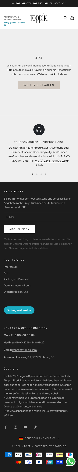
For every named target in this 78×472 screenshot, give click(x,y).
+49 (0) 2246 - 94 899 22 (14, 23)
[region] (39, 145)
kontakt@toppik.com (24, 350)
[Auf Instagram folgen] (15, 427)
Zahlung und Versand (16, 279)
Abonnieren (19, 229)
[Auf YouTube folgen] (25, 427)
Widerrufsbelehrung (16, 291)
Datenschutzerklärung (36, 243)
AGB (6, 273)
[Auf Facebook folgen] (6, 427)
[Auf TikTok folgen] (35, 427)
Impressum (11, 266)
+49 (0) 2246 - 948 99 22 (29, 342)
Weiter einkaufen (38, 84)
